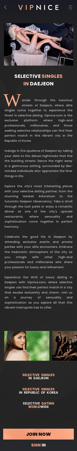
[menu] (70, 8)
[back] (6, 8)
